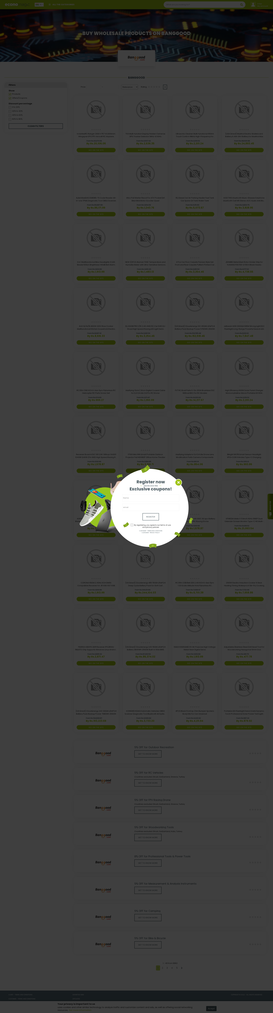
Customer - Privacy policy (151, 532)
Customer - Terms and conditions (150, 531)
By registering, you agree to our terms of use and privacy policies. (152, 526)
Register (150, 516)
